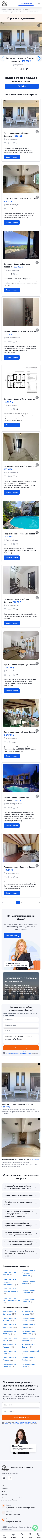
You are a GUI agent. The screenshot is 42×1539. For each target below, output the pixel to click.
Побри (15, 472)
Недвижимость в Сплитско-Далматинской (9, 1282)
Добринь (16, 605)
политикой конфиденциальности (21, 1054)
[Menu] (38, 3)
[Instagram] (10, 1478)
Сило (15, 405)
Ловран (15, 540)
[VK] (4, 1478)
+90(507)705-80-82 (13, 1515)
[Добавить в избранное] (38, 25)
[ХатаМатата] (5, 1468)
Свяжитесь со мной (21, 1417)
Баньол (26, 65)
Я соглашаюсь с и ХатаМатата (22, 1053)
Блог (3, 1485)
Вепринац (16, 671)
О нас (4, 1492)
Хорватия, (19, 65)
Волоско (16, 873)
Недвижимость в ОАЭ (30, 1351)
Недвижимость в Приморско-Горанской (28, 1273)
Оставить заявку (26, 3)
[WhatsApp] (35, 1528)
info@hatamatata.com (13, 1522)
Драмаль (16, 270)
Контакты (5, 1489)
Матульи (16, 205)
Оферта (4, 1495)
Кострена (16, 338)
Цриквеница (17, 804)
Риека (15, 738)
